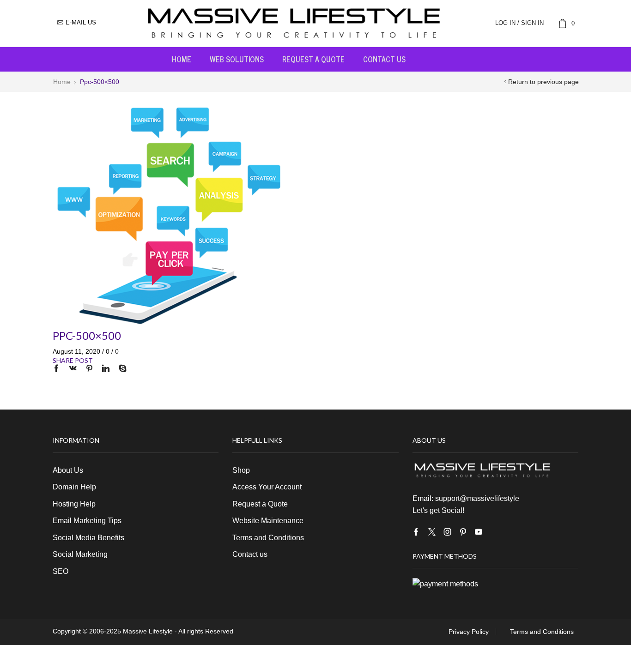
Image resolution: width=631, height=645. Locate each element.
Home (181, 59)
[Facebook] (59, 369)
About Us (68, 470)
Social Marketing (80, 554)
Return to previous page (543, 81)
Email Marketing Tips (87, 520)
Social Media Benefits (88, 538)
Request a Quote (313, 59)
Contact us (384, 59)
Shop (241, 470)
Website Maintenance (267, 520)
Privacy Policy (469, 631)
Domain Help (74, 487)
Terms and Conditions (268, 538)
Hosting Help (74, 504)
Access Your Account (267, 487)
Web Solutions (237, 59)
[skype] (120, 369)
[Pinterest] (89, 369)
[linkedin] (105, 369)
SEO (60, 571)
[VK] (73, 369)
